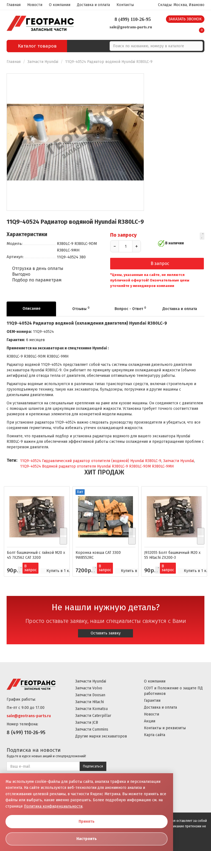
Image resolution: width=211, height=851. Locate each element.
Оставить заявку (106, 633)
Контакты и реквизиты (165, 728)
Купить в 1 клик (61, 570)
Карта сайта (154, 735)
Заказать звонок (185, 19)
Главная (14, 4)
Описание (31, 308)
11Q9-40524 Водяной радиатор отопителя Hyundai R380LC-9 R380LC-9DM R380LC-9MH (97, 466)
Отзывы (81, 308)
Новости (34, 4)
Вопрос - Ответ (130, 308)
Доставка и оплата (93, 4)
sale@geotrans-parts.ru (131, 27)
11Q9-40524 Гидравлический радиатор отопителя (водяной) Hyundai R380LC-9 (90, 460)
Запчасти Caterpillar (93, 715)
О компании (59, 4)
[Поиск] (197, 46)
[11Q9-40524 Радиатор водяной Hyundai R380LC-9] (75, 142)
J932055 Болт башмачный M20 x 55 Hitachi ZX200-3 (172, 555)
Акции (149, 721)
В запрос (160, 263)
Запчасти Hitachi (89, 702)
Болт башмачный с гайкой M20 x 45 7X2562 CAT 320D (36, 555)
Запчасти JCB (86, 722)
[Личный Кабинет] (188, 28)
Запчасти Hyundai (42, 61)
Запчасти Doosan (90, 695)
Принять (87, 821)
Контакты (125, 4)
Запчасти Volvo (88, 688)
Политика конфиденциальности (53, 806)
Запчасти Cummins (91, 729)
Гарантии (152, 700)
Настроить (86, 838)
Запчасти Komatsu (91, 708)
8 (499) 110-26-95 (133, 19)
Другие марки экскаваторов (101, 736)
